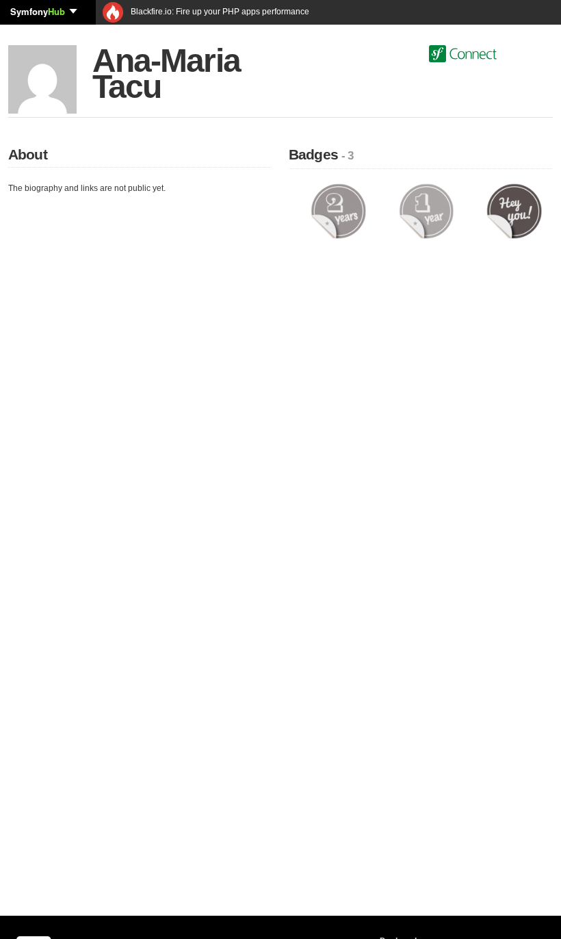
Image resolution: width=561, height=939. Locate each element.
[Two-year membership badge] (338, 211)
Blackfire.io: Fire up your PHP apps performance (219, 11)
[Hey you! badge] (514, 211)
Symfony (37, 11)
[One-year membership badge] (426, 211)
